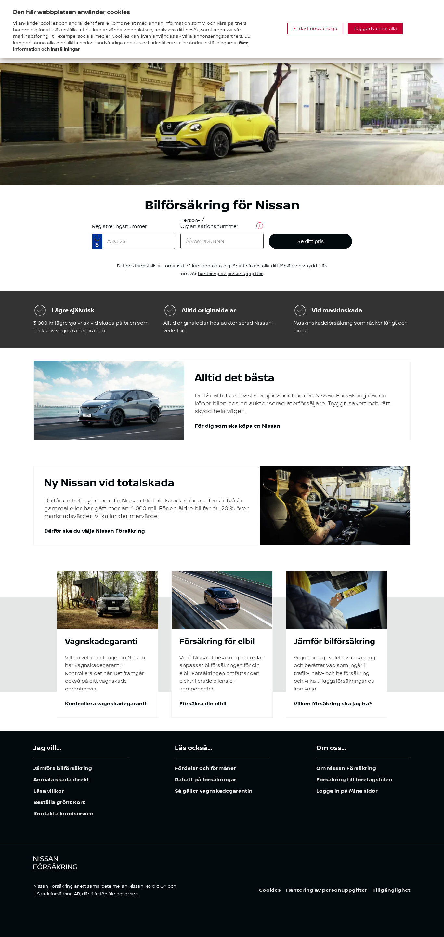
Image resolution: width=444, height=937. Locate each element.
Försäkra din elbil (203, 704)
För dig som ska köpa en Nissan (237, 426)
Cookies (270, 890)
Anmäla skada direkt (61, 780)
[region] (222, 29)
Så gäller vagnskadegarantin (214, 791)
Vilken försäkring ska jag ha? (333, 704)
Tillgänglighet (391, 890)
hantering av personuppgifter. (230, 273)
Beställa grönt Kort (59, 802)
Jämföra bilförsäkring (62, 768)
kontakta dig (216, 266)
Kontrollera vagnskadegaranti (106, 704)
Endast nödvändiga (315, 28)
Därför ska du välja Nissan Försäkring (94, 531)
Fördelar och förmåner (205, 768)
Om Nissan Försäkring (346, 768)
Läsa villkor (48, 791)
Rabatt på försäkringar (205, 780)
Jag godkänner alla (375, 28)
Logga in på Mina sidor (347, 791)
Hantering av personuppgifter (326, 890)
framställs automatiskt (160, 266)
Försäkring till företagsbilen (354, 780)
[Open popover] (260, 226)
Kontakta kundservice (63, 814)
